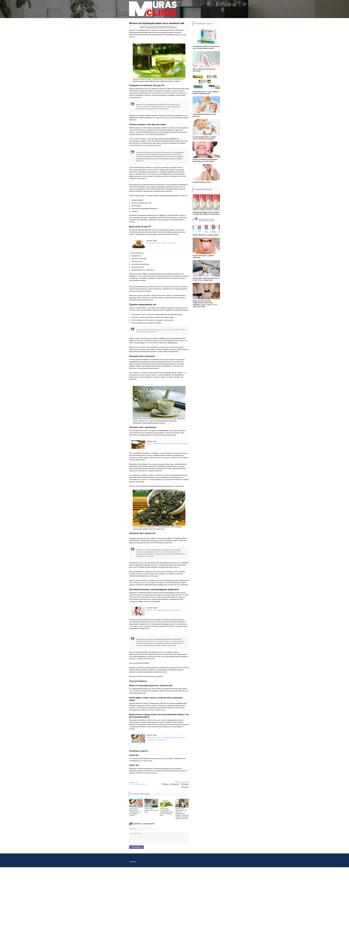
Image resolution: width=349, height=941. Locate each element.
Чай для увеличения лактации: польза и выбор (166, 443)
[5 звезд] (136, 784)
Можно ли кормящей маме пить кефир (163, 610)
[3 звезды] (133, 784)
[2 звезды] (131, 784)
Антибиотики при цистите (202, 182)
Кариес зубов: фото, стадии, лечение (205, 235)
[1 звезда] (130, 784)
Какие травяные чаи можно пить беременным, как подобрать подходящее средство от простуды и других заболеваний (182, 814)
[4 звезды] (134, 784)
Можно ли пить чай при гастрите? (161, 243)
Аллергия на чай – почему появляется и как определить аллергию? (135, 813)
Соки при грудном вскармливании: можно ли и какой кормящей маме (166, 813)
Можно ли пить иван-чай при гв (151, 811)
